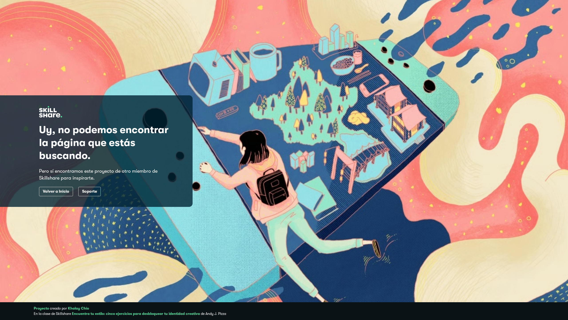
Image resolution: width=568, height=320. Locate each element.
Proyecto (41, 308)
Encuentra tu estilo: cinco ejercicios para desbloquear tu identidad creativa (136, 314)
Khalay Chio (78, 308)
